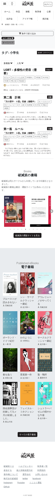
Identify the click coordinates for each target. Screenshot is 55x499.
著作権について (11, 474)
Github (7, 486)
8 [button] (37, 229)
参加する (8, 470)
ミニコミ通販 (35, 482)
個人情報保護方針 (24, 470)
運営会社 (27, 474)
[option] (15, 211)
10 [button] (44, 229)
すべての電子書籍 (27, 434)
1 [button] (10, 229)
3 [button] (18, 229)
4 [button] (21, 229)
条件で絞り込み (28, 33)
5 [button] (25, 229)
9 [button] (41, 229)
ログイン (48, 4)
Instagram (8, 482)
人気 (19, 63)
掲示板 (45, 18)
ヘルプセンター (25, 466)
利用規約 (41, 470)
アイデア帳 (27, 18)
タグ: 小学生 (7, 38)
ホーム (7, 11)
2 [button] (14, 229)
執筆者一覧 (42, 466)
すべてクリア (8, 42)
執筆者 (38, 11)
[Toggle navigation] (5, 4)
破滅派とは (9, 466)
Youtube (21, 482)
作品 (18, 11)
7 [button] (33, 229)
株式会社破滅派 (11, 478)
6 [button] (29, 229)
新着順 (7, 63)
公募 (49, 11)
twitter (25, 478)
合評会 (9, 18)
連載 (27, 11)
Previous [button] (4, 211)
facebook (36, 478)
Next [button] (51, 211)
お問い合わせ (41, 474)
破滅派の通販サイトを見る (27, 235)
